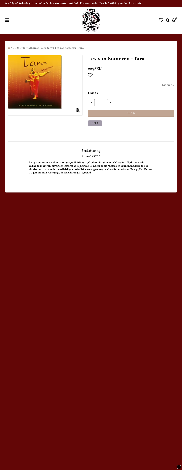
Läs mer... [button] (168, 85)
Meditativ (47, 48)
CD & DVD (19, 48)
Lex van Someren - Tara (69, 48)
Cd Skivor (33, 48)
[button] (161, 20)
